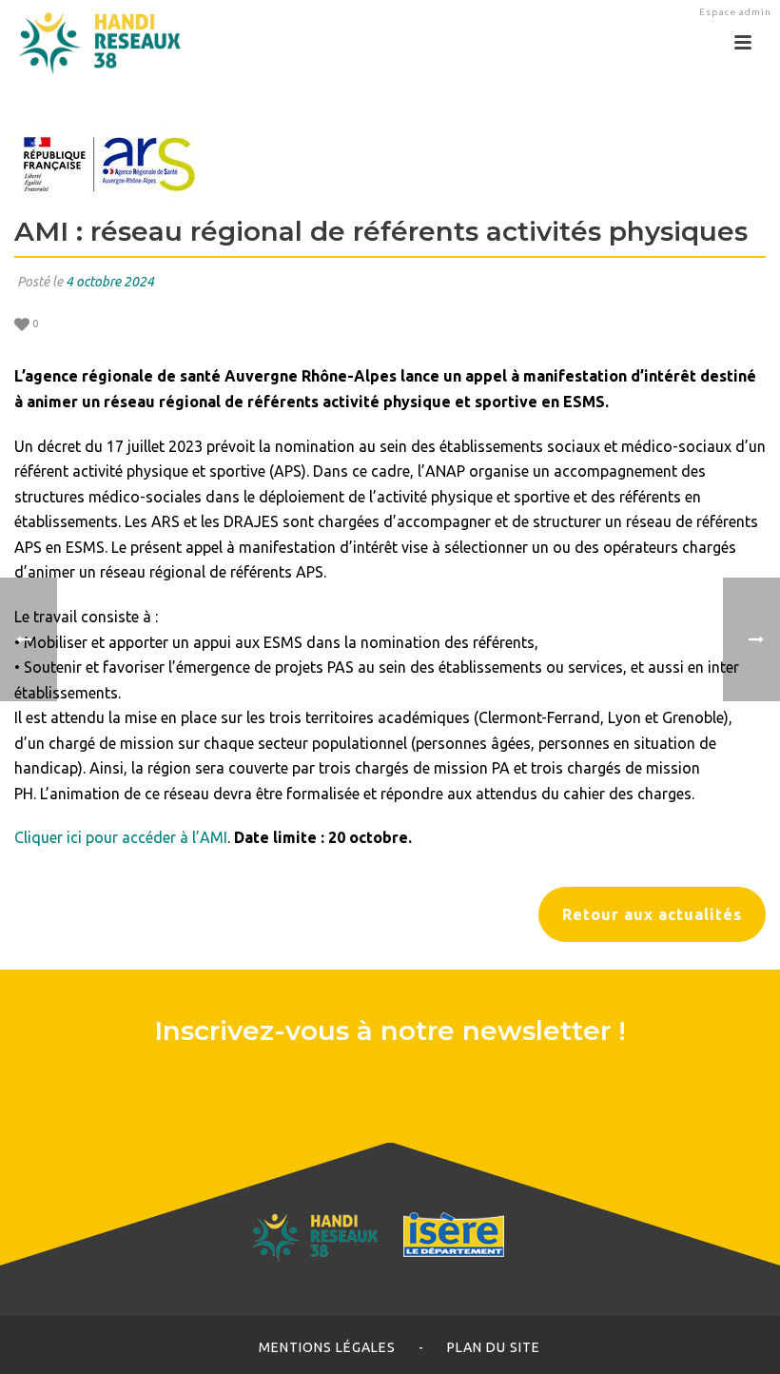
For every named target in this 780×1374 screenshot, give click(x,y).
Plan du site (493, 1347)
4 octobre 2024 (110, 281)
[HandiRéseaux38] (92, 43)
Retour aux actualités (652, 914)
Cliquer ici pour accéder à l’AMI (120, 837)
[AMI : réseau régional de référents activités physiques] (390, 163)
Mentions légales (327, 1347)
